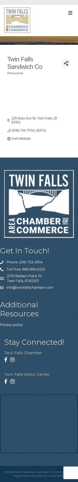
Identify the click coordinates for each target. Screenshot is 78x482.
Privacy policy (11, 325)
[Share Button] (66, 63)
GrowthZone (56, 475)
